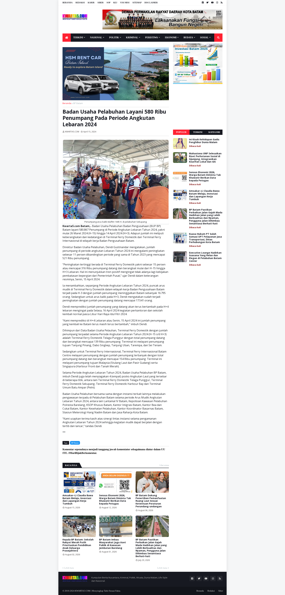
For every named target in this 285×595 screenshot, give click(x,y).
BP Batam (78, 103)
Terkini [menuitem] (78, 37)
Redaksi (80, 2)
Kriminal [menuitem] (132, 37)
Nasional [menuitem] (96, 37)
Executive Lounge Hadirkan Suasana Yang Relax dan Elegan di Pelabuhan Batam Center (205, 256)
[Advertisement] (197, 107)
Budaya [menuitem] (188, 37)
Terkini (197, 132)
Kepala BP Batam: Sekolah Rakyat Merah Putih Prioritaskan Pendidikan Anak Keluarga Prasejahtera (78, 545)
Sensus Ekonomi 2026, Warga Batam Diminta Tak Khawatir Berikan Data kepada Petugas (115, 499)
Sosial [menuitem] (204, 37)
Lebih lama (162, 568)
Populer (181, 132)
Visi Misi (124, 2)
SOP (108, 2)
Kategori (214, 132)
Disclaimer (151, 2)
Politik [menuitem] (114, 37)
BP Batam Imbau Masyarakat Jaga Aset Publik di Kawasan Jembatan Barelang (112, 543)
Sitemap (137, 2)
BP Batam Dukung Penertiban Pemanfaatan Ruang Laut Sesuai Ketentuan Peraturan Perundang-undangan (151, 501)
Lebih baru (69, 568)
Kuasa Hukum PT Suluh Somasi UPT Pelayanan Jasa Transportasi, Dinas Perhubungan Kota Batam (205, 238)
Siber (100, 2)
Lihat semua (164, 465)
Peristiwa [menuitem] (151, 37)
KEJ (115, 2)
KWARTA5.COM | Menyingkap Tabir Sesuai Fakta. (98, 591)
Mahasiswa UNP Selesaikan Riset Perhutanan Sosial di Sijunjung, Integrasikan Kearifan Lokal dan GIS (205, 157)
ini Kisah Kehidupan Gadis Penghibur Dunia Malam (204, 141)
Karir (91, 2)
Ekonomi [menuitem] (170, 37)
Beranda (68, 2)
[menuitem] (67, 37)
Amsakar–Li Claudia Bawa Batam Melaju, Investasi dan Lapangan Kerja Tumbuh (78, 499)
